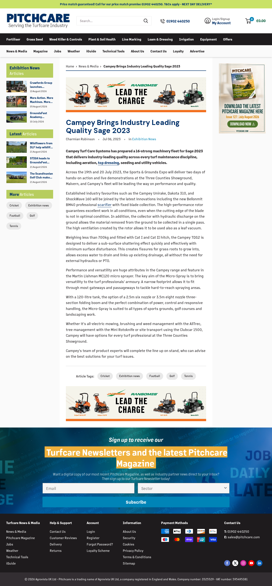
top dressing (108, 162)
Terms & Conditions (137, 557)
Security (129, 538)
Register (93, 538)
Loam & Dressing (160, 39)
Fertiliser (13, 39)
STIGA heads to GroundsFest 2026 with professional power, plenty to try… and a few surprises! (40, 160)
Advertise (197, 51)
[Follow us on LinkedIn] (259, 563)
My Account (221, 23)
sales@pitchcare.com (244, 537)
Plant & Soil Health (102, 39)
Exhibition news (38, 205)
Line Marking (131, 39)
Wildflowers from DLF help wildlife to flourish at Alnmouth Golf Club (41, 145)
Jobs (57, 51)
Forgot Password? (100, 544)
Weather (74, 51)
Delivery (56, 544)
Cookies (128, 544)
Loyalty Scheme (98, 550)
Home (70, 66)
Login (91, 531)
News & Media (16, 51)
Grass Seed (35, 39)
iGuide (91, 51)
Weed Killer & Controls (65, 39)
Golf (32, 215)
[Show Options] (225, 488)
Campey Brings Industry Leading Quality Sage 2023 (141, 66)
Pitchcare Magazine (20, 538)
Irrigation (186, 39)
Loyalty (178, 51)
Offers (227, 39)
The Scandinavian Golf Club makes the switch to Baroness (41, 176)
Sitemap (129, 563)
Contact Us (158, 51)
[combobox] (109, 20)
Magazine (40, 51)
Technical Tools (113, 51)
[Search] (146, 20)
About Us (137, 51)
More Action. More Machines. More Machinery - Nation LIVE (41, 100)
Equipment (208, 39)
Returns (56, 550)
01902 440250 (178, 21)
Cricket (14, 205)
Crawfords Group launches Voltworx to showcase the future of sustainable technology (41, 85)
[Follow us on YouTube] (251, 563)
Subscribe (136, 502)
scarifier (105, 204)
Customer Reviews (63, 538)
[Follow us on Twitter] (235, 563)
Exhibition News (144, 139)
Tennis (14, 226)
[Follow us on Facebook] (227, 563)
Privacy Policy (133, 550)
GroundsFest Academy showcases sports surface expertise (39, 115)
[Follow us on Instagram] (243, 563)
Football (15, 215)
